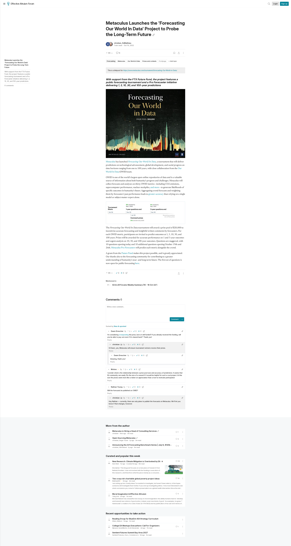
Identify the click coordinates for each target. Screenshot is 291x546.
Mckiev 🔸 (115, 369)
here (137, 263)
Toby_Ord (115, 496)
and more (154, 187)
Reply (109, 340)
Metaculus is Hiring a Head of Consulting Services (134, 431)
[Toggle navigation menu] (4, 4)
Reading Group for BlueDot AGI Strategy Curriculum (135, 518)
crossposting (124, 335)
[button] (108, 331)
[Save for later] (174, 53)
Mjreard (115, 528)
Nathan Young (116, 387)
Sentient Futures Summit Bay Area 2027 (130, 532)
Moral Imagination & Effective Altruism (129, 494)
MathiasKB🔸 (117, 481)
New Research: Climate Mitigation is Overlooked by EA (136, 461)
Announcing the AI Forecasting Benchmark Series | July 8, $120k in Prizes (145, 445)
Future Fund (127, 253)
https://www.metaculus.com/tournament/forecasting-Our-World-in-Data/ (150, 70)
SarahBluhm (123, 528)
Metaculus (110, 162)
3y (125, 331)
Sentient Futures (118, 535)
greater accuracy (155, 194)
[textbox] (145, 311)
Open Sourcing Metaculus (123, 438)
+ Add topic (173, 61)
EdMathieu (126, 43)
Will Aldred (123, 447)
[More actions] (183, 53)
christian (117, 43)
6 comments (9, 85)
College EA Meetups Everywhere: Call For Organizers (135, 525)
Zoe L (127, 535)
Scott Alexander (133, 528)
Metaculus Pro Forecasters (123, 248)
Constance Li (134, 535)
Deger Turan (123, 440)
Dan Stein (115, 464)
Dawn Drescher (117, 331)
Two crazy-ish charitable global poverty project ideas (136, 478)
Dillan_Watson (117, 521)
